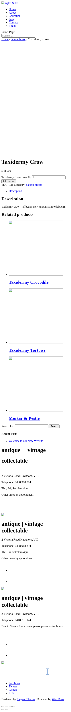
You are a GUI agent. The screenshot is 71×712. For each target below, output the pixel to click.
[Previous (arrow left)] (2, 709)
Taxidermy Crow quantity (16, 177)
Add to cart (9, 181)
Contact (13, 22)
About (12, 12)
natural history (19, 39)
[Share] (6, 706)
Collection (15, 15)
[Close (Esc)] (2, 706)
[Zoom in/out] (13, 706)
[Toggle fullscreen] (10, 706)
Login (12, 25)
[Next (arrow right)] (6, 709)
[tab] (39, 191)
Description (15, 191)
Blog (11, 19)
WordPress (58, 699)
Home (12, 9)
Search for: (7, 426)
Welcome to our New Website (26, 440)
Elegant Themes (26, 699)
